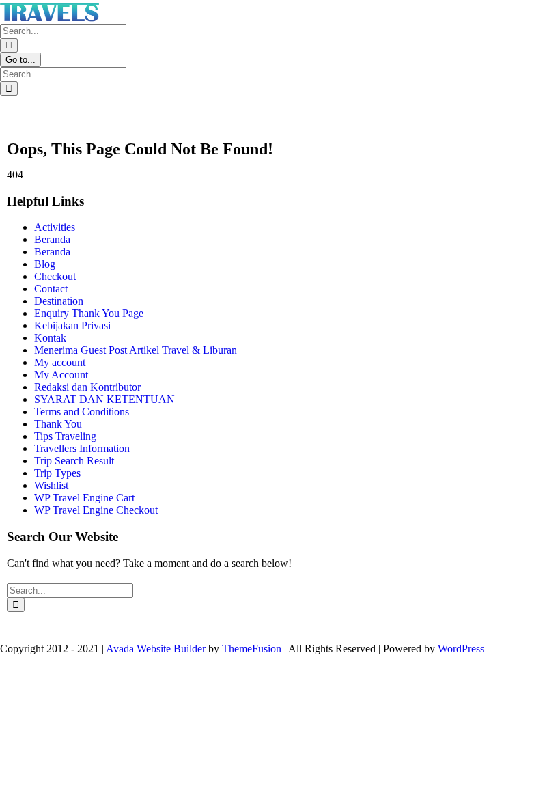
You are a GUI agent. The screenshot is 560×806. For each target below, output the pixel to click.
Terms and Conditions (81, 411)
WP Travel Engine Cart (84, 497)
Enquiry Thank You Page (88, 313)
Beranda (52, 239)
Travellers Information (82, 448)
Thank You (58, 424)
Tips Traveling (65, 436)
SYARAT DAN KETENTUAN (104, 399)
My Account (61, 374)
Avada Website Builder (156, 648)
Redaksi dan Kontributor (87, 387)
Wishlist (51, 485)
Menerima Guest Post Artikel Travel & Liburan (135, 350)
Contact (51, 288)
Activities (54, 227)
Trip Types (57, 473)
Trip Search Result (74, 461)
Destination (58, 301)
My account (59, 362)
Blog (44, 264)
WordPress (461, 648)
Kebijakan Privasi (72, 325)
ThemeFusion (251, 648)
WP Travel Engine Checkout (96, 510)
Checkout (55, 276)
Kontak (50, 338)
